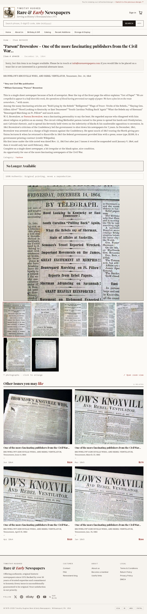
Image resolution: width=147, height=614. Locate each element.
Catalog (47, 32)
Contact (66, 568)
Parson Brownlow (33, 116)
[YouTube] (45, 596)
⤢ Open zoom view (134, 375)
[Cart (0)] (141, 13)
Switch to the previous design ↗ (130, 2)
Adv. (140, 23)
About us (96, 568)
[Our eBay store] (30, 596)
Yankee (19, 157)
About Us (19, 32)
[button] (73, 243)
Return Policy (126, 572)
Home (8, 32)
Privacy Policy (126, 575)
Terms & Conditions (129, 568)
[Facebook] (38, 596)
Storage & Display (82, 32)
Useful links (97, 575)
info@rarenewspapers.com (86, 63)
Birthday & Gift (33, 32)
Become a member (100, 572)
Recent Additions (62, 32)
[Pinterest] (21, 596)
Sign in (132, 12)
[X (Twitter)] (15, 596)
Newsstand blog (70, 575)
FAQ (65, 572)
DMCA (123, 579)
